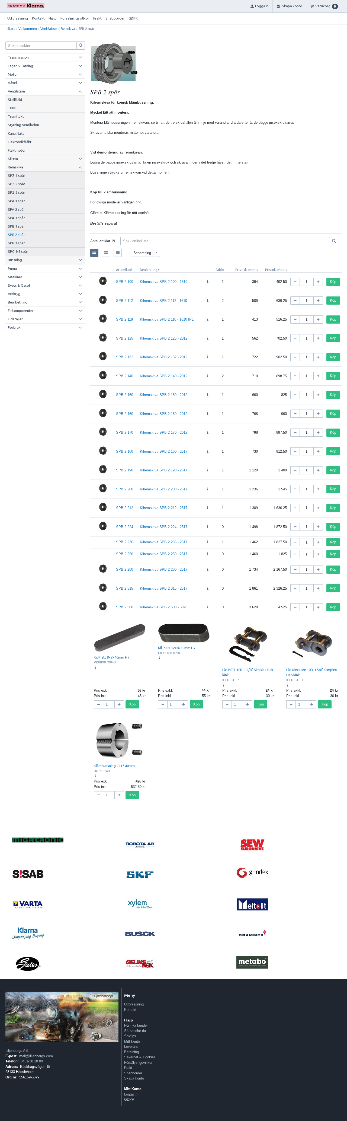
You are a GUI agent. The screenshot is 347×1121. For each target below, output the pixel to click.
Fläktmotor (17, 150)
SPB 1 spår (16, 226)
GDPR (133, 18)
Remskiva (68, 28)
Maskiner (15, 277)
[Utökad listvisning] (118, 253)
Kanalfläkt (16, 133)
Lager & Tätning (20, 66)
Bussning (15, 260)
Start (11, 28)
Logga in (130, 1094)
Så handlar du (135, 1031)
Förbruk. (14, 327)
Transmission (18, 57)
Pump (12, 268)
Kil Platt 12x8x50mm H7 (176, 648)
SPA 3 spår (16, 218)
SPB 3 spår (16, 243)
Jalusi (12, 108)
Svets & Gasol (19, 285)
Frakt (97, 18)
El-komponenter (21, 310)
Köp (333, 282)
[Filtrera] (334, 241)
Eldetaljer (15, 319)
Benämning (148, 270)
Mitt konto (132, 1041)
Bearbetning (17, 302)
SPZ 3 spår (16, 192)
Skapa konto (134, 1078)
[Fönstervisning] (106, 253)
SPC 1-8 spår (18, 251)
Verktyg (14, 294)
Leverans (131, 1047)
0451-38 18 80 (32, 1061)
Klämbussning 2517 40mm (114, 766)
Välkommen (27, 28)
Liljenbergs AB (16, 1051)
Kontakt (38, 18)
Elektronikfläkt (19, 142)
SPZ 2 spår (16, 184)
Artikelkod (124, 270)
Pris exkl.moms (246, 270)
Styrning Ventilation (23, 125)
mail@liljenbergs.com (36, 1056)
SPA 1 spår (16, 201)
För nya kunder (136, 1025)
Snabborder (115, 18)
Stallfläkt (15, 99)
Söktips (130, 1036)
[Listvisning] (94, 253)
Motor (13, 74)
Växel (12, 83)
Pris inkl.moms (276, 270)
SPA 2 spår (16, 209)
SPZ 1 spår (16, 175)
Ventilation (48, 28)
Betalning (131, 1052)
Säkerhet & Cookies (140, 1057)
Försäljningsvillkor (74, 18)
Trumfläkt (16, 116)
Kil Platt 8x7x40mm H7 (111, 657)
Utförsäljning (17, 18)
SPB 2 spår (16, 235)
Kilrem (13, 159)
